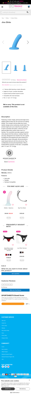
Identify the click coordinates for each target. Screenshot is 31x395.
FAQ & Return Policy (5, 330)
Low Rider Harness (22, 248)
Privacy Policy (4, 335)
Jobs (3, 359)
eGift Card (3, 320)
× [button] (29, 380)
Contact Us (4, 323)
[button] (2, 7)
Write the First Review (21, 79)
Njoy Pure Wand (22, 208)
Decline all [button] (23, 388)
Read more (6, 386)
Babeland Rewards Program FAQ (8, 356)
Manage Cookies (5, 337)
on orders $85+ (15, 3)
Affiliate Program (5, 351)
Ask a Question (5, 84)
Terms (3, 333)
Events (3, 346)
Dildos (7, 18)
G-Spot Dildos (14, 18)
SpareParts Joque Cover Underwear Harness (8, 249)
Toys (3, 18)
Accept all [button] (8, 388)
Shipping (3, 328)
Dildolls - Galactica (8, 208)
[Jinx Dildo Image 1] (15, 42)
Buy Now (8, 217)
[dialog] (15, 387)
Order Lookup (4, 325)
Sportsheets (11, 161)
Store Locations (5, 349)
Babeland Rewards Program (7, 354)
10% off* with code (15, 1)
